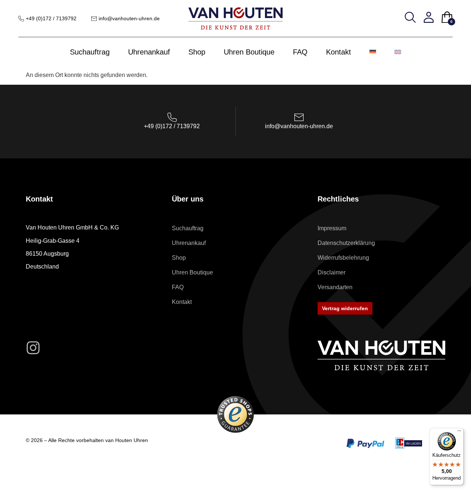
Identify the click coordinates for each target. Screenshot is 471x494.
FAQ (300, 52)
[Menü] (459, 432)
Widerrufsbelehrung (343, 258)
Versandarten (335, 287)
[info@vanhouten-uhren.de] (94, 18)
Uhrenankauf (149, 52)
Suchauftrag (90, 52)
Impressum (332, 228)
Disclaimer (332, 272)
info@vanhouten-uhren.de (129, 18)
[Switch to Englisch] (397, 52)
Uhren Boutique (249, 52)
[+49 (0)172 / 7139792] (21, 18)
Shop (196, 52)
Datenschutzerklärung (346, 243)
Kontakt (338, 52)
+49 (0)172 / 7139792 (51, 18)
